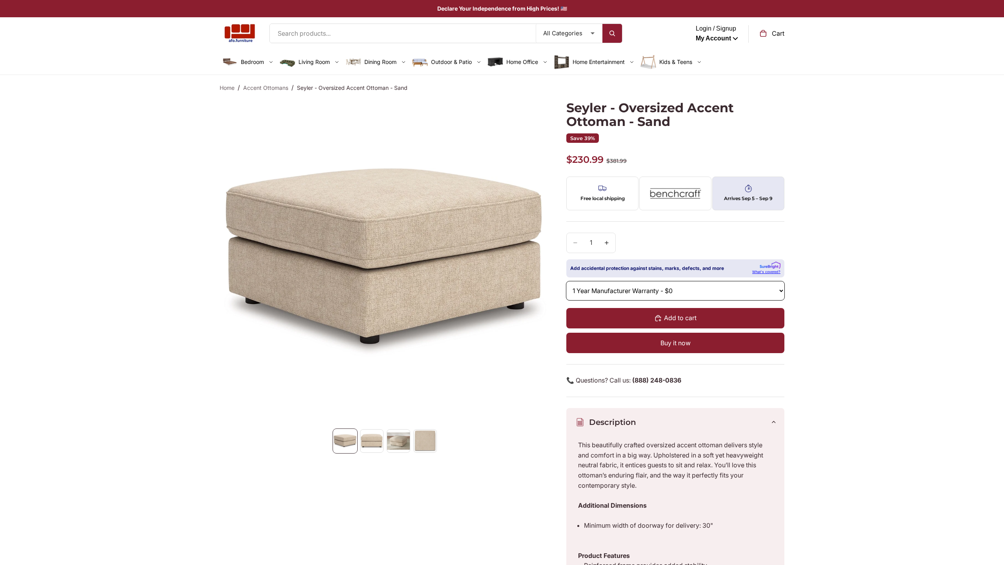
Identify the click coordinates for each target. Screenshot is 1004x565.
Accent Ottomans (265, 87)
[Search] (612, 33)
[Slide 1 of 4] (345, 441)
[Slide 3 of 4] (398, 441)
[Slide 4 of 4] (425, 441)
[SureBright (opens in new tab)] (770, 265)
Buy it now (675, 343)
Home (227, 87)
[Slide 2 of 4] (372, 441)
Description (612, 422)
